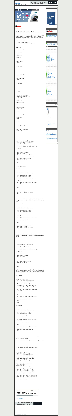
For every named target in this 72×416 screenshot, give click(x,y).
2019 (47, 111)
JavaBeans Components (50, 79)
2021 (47, 109)
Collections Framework (49, 58)
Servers (48, 95)
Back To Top (56, 414)
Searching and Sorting (49, 94)
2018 (47, 112)
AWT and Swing (49, 53)
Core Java (31, 5)
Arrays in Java (48, 52)
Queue (48, 90)
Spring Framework (20, 398)
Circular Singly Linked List (50, 57)
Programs (50, 5)
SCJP (47, 92)
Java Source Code (49, 78)
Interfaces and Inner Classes (50, 70)
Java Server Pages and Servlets (51, 77)
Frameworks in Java (40, 5)
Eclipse (48, 62)
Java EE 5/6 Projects (49, 73)
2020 (47, 110)
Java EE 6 (48, 74)
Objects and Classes (49, 88)
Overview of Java (49, 89)
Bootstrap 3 (48, 55)
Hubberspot (25, 414)
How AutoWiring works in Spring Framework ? (25, 31)
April (48, 121)
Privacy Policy (54, 5)
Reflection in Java (49, 91)
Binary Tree (48, 54)
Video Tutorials (27, 5)
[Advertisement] (29, 408)
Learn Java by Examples (19, 2)
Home (16, 5)
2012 (47, 126)
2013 (47, 125)
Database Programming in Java (50, 59)
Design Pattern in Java (49, 60)
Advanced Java (35, 5)
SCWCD (48, 93)
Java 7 (48, 72)
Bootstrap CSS (48, 56)
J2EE (47, 71)
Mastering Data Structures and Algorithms (52, 35)
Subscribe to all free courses (19, 28)
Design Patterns (46, 5)
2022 (47, 108)
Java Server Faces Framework (50, 76)
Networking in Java (49, 87)
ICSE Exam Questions (49, 69)
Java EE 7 (48, 75)
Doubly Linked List (49, 61)
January (49, 122)
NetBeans (48, 86)
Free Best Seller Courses (21, 5)
